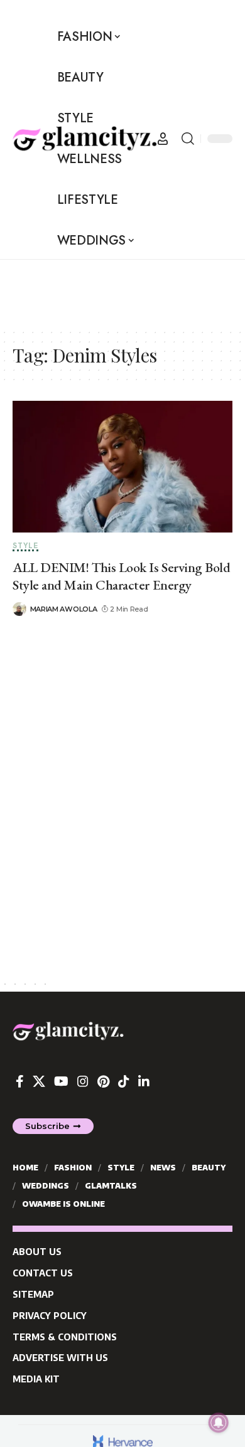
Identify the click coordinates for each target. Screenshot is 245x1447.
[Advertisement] (100, 291)
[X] (39, 1081)
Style (25, 546)
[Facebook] (20, 1081)
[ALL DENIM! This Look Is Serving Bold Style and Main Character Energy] (122, 467)
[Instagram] (83, 1081)
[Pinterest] (103, 1081)
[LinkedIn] (144, 1081)
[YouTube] (61, 1081)
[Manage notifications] (219, 1423)
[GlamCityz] (85, 138)
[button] (162, 138)
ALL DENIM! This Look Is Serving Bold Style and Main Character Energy (122, 576)
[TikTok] (124, 1081)
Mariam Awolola (63, 609)
